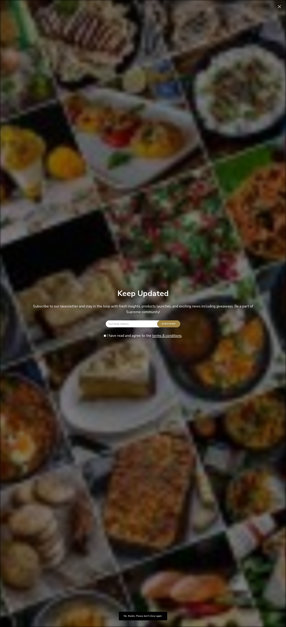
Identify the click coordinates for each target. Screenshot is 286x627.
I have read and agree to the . (144, 335)
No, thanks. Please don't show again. (143, 616)
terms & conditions (167, 335)
